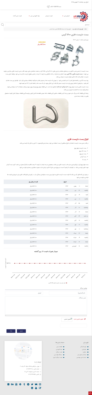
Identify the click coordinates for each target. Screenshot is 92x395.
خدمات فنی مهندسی (81, 357)
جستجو (2, 24)
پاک (11, 331)
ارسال (21, 331)
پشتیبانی (84, 349)
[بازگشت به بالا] (90, 393)
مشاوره (84, 352)
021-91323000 (55, 7)
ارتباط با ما (37, 362)
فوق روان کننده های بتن (78, 29)
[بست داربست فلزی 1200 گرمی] (67, 55)
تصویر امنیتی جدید (78, 319)
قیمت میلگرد (59, 352)
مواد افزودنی (59, 349)
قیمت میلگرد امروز (57, 357)
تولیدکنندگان (83, 347)
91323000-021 (29, 369)
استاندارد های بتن (82, 355)
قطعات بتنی (59, 347)
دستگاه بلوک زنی (58, 355)
